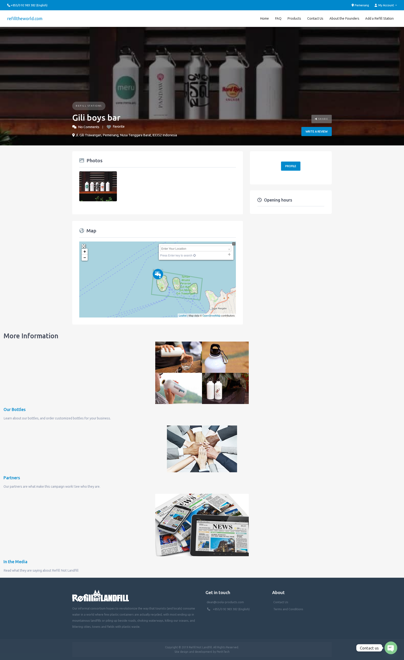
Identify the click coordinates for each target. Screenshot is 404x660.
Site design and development (193, 651)
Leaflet (183, 315)
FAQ (278, 18)
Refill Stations (89, 106)
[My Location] (194, 255)
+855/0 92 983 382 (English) (231, 609)
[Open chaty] (391, 648)
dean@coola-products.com (226, 602)
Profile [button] (290, 166)
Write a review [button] (317, 131)
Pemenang (361, 5)
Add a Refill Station (379, 18)
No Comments (88, 127)
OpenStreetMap (211, 315)
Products (294, 18)
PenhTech (223, 651)
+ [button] (84, 251)
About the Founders (344, 18)
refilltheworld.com (25, 18)
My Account (386, 5)
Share (322, 119)
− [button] (84, 257)
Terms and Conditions (288, 609)
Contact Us (315, 18)
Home (264, 18)
